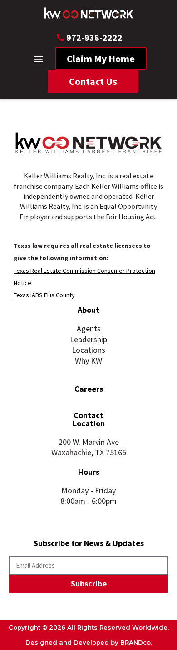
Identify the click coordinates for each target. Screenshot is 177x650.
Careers (88, 389)
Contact (88, 415)
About (88, 310)
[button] (38, 58)
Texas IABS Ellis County (44, 295)
